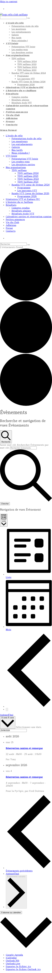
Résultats (11, 204)
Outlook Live (13, 963)
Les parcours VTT (27, 190)
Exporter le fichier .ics (18, 966)
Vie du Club (12, 222)
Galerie (16, 147)
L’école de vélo (14, 135)
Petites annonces (15, 219)
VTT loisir (11, 155)
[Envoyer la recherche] (28, 244)
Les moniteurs (20, 141)
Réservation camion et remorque (24, 748)
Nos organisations (16, 167)
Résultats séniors (21, 210)
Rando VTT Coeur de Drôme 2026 (30, 193)
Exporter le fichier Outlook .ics (23, 969)
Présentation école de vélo (26, 138)
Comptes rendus (21, 207)
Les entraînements (22, 144)
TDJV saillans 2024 (28, 173)
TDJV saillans (19, 170)
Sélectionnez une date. (29, 727)
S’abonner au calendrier (11, 912)
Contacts (10, 230)
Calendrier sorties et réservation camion (28, 216)
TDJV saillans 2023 (27, 176)
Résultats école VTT (23, 213)
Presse (9, 228)
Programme (23, 187)
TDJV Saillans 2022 (28, 178)
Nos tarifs (17, 150)
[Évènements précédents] (29, 706)
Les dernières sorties (23, 164)
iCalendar (11, 957)
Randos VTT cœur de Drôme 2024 (31, 184)
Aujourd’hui (6, 714)
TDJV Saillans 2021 (27, 181)
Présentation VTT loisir (25, 158)
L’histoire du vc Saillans (19, 202)
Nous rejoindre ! (20, 152)
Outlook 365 (12, 960)
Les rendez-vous (21, 161)
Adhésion (11, 225)
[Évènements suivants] (7, 709)
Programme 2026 (27, 196)
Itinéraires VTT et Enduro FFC (23, 199)
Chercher (5, 504)
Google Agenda (14, 954)
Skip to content (8, 1)
